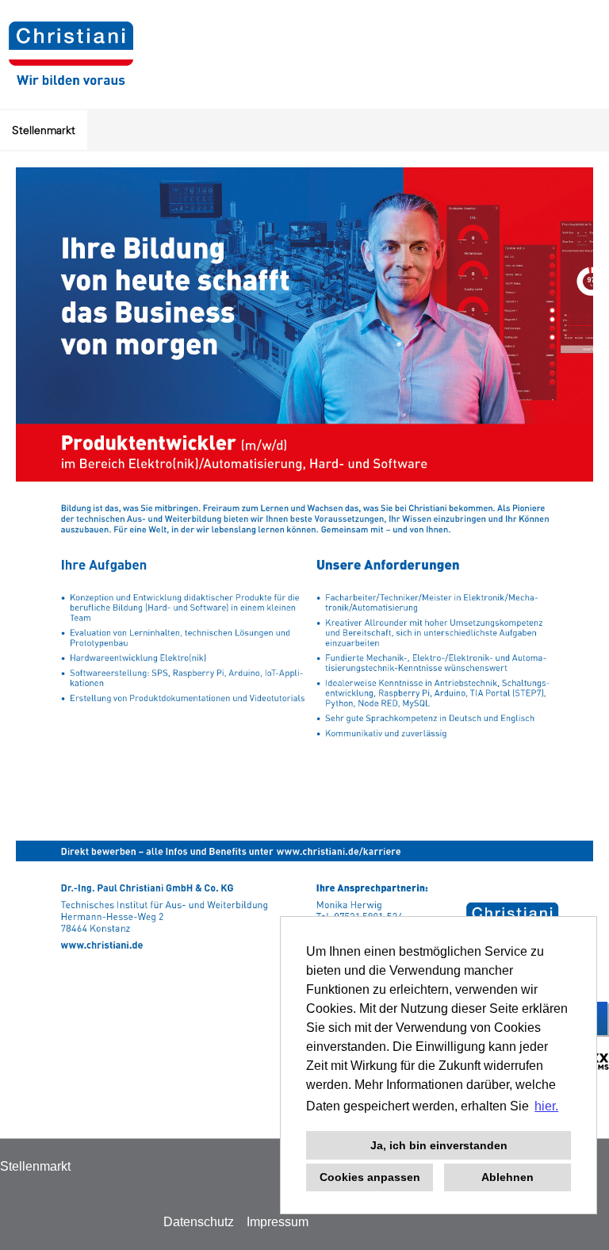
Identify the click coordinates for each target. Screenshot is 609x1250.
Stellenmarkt (43, 130)
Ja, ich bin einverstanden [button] (439, 1145)
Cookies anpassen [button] (370, 1177)
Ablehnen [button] (507, 1177)
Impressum (277, 1222)
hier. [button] (546, 1106)
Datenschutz (198, 1222)
